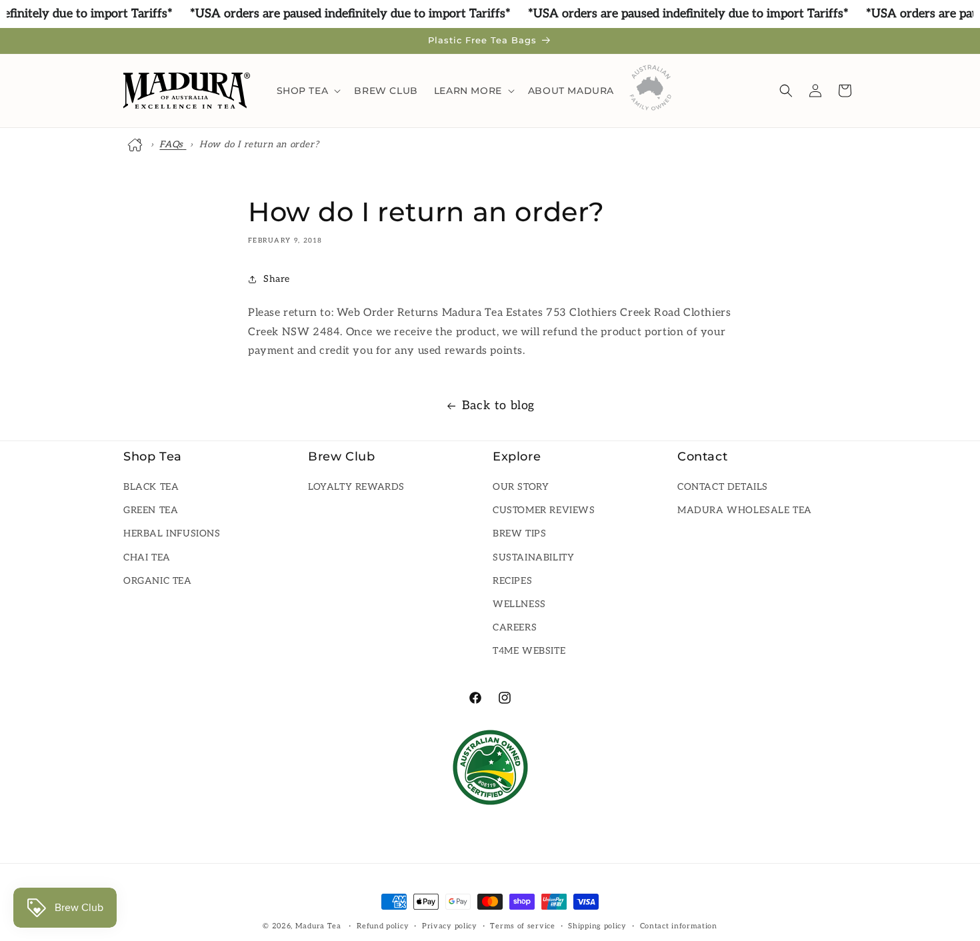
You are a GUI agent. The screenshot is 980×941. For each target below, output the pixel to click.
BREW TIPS (519, 534)
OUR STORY (521, 487)
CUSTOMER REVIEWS (544, 510)
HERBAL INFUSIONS (172, 534)
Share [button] (276, 279)
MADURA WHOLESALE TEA (744, 510)
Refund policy (383, 926)
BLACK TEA (151, 487)
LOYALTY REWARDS (356, 487)
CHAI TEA (147, 557)
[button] (308, 91)
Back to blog (498, 406)
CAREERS (515, 628)
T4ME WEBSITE (529, 651)
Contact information (678, 926)
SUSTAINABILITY (533, 557)
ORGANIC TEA (157, 580)
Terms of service (522, 926)
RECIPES (512, 580)
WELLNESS (519, 604)
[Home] (137, 144)
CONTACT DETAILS (722, 487)
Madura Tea (318, 926)
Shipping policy (597, 926)
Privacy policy (449, 926)
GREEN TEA (150, 510)
